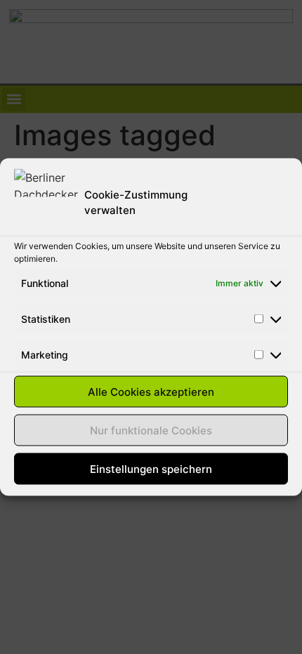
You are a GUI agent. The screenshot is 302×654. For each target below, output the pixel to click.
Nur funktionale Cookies (151, 429)
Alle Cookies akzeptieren (151, 391)
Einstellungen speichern (151, 468)
